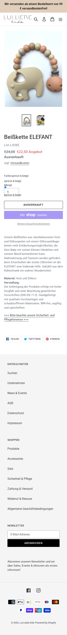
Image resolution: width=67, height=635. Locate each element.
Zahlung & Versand (20, 489)
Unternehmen (16, 383)
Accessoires (15, 458)
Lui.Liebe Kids (27, 622)
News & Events (17, 393)
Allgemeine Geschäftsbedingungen (30, 509)
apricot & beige (12, 194)
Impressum (14, 423)
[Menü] (60, 19)
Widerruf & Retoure (19, 499)
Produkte (13, 448)
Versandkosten (19, 163)
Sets (10, 469)
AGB (10, 403)
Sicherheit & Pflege (19, 479)
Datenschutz (15, 413)
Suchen (12, 373)
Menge (8, 185)
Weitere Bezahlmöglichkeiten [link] (33, 223)
